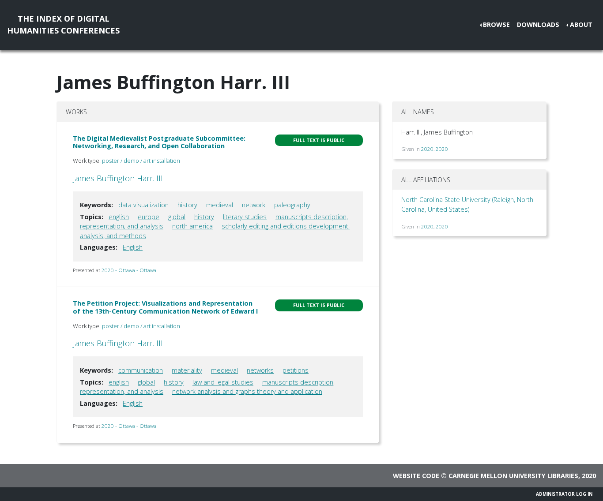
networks (260, 370)
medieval (219, 205)
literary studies (245, 217)
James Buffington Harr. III (118, 178)
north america (192, 226)
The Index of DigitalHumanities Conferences (63, 24)
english (119, 217)
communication (140, 370)
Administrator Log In (564, 494)
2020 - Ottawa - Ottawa (129, 270)
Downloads (538, 24)
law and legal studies (222, 382)
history (187, 205)
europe (148, 217)
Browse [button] (496, 24)
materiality (187, 370)
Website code (416, 475)
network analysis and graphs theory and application (247, 391)
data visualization (143, 205)
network (253, 205)
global (176, 217)
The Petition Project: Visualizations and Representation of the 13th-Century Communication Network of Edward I (165, 307)
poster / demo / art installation (141, 161)
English (133, 247)
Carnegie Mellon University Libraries (513, 475)
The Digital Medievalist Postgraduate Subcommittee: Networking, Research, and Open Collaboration (159, 142)
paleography (292, 205)
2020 (427, 149)
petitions (296, 370)
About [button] (581, 24)
